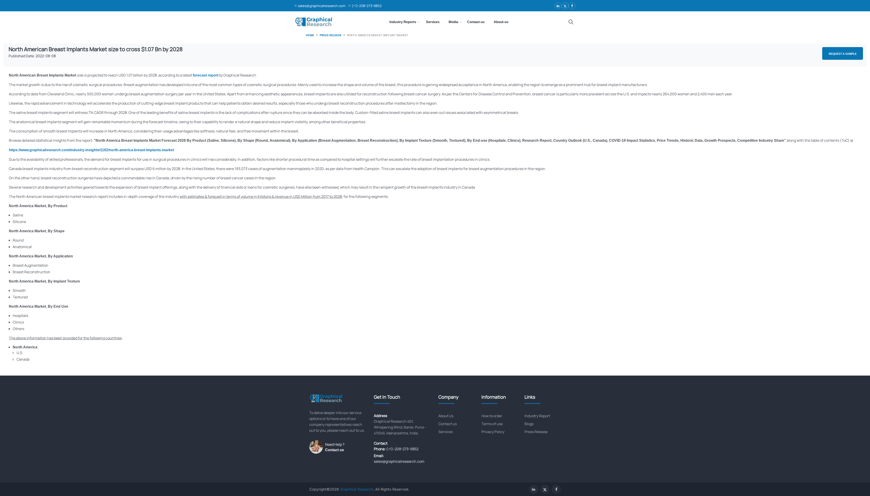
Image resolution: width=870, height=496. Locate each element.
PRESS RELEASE (330, 35)
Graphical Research (356, 489)
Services (445, 431)
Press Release (536, 431)
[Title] (571, 22)
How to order (491, 415)
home (310, 35)
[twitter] (564, 5)
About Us (445, 415)
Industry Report (537, 415)
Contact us (334, 450)
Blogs (529, 423)
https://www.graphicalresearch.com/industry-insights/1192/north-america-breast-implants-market (91, 150)
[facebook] (571, 5)
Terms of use (492, 423)
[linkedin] (557, 5)
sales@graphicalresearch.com (322, 5)
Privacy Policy (492, 431)
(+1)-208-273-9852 (367, 5)
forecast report (205, 75)
